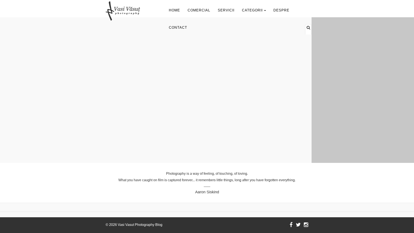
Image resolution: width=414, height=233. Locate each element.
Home (174, 10)
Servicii (226, 10)
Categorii (253, 10)
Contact (178, 27)
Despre (281, 10)
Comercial (199, 10)
